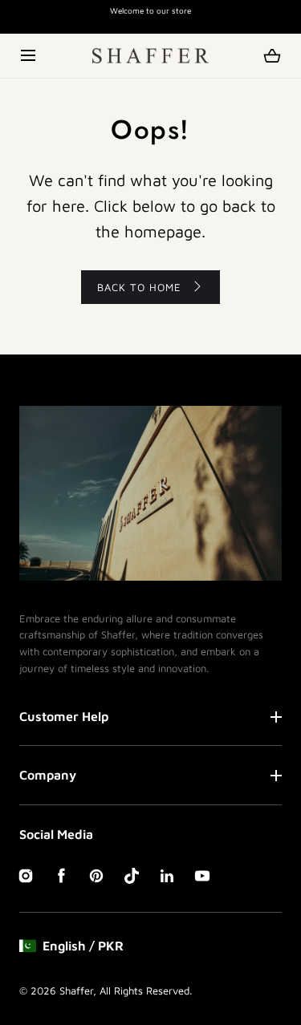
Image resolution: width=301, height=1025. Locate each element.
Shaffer (76, 990)
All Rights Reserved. (146, 990)
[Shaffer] (150, 56)
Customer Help (63, 716)
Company (47, 775)
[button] (29, 56)
